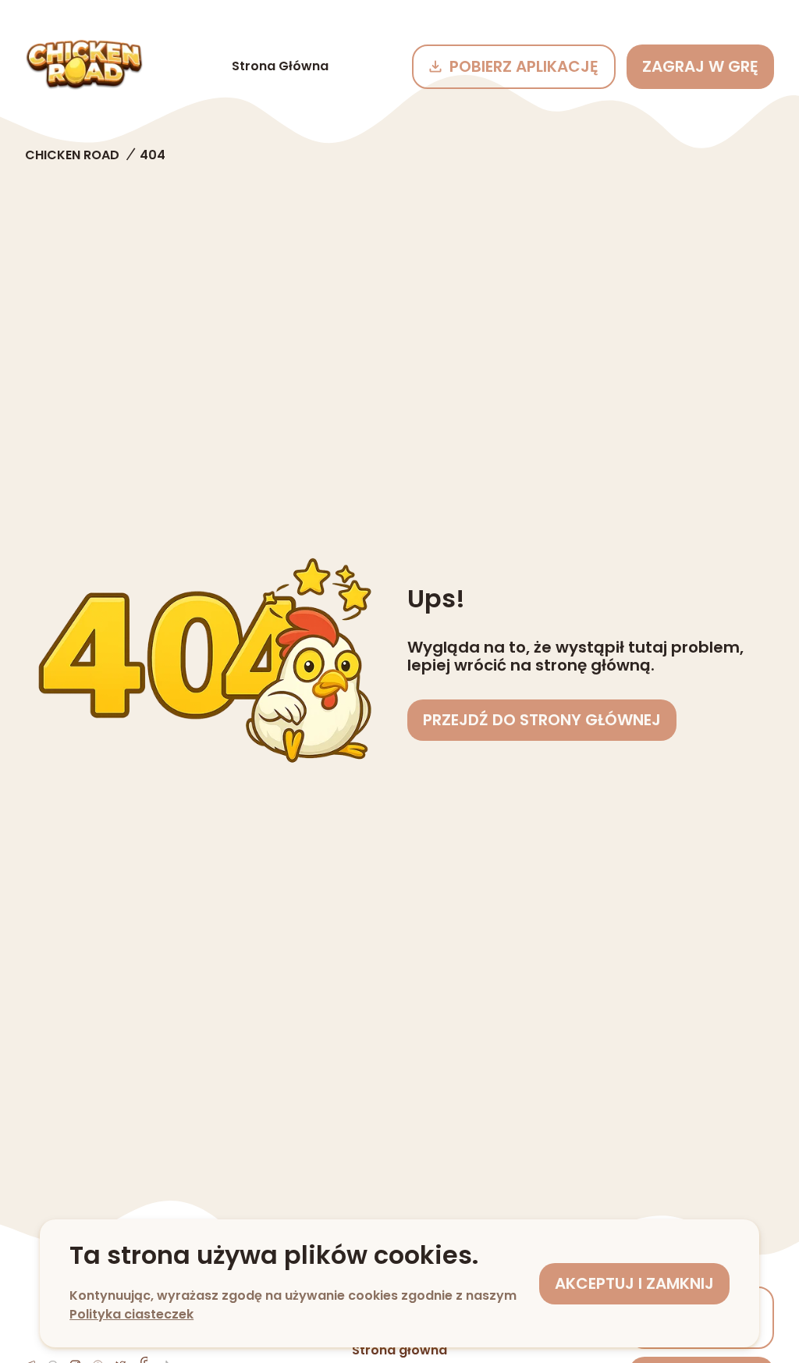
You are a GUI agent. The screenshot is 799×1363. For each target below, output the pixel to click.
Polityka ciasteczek (131, 1314)
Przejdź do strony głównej (542, 720)
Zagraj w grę (700, 66)
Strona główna (280, 66)
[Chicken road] (84, 66)
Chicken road (72, 155)
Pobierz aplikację (523, 66)
